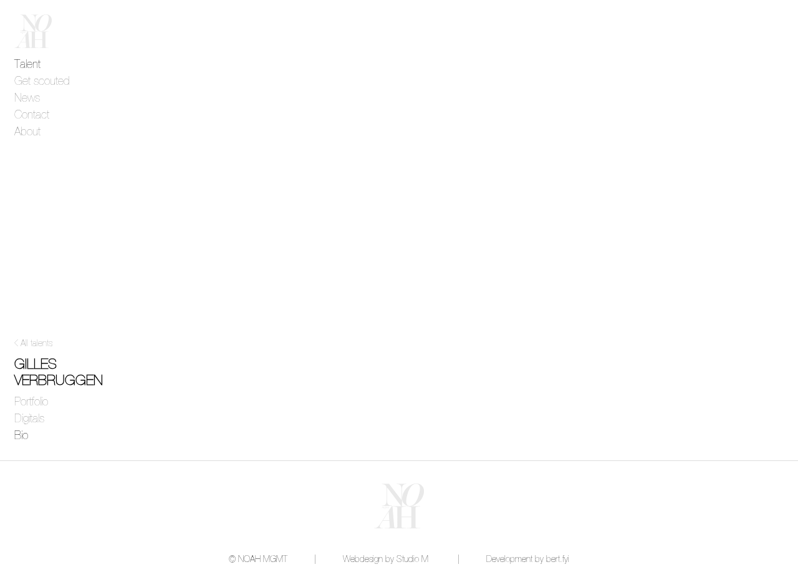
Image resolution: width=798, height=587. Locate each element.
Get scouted (42, 81)
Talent (27, 64)
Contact (31, 115)
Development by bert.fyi (527, 559)
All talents (36, 343)
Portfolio (31, 402)
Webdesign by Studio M (385, 559)
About (27, 132)
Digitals (29, 419)
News (27, 98)
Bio (21, 436)
